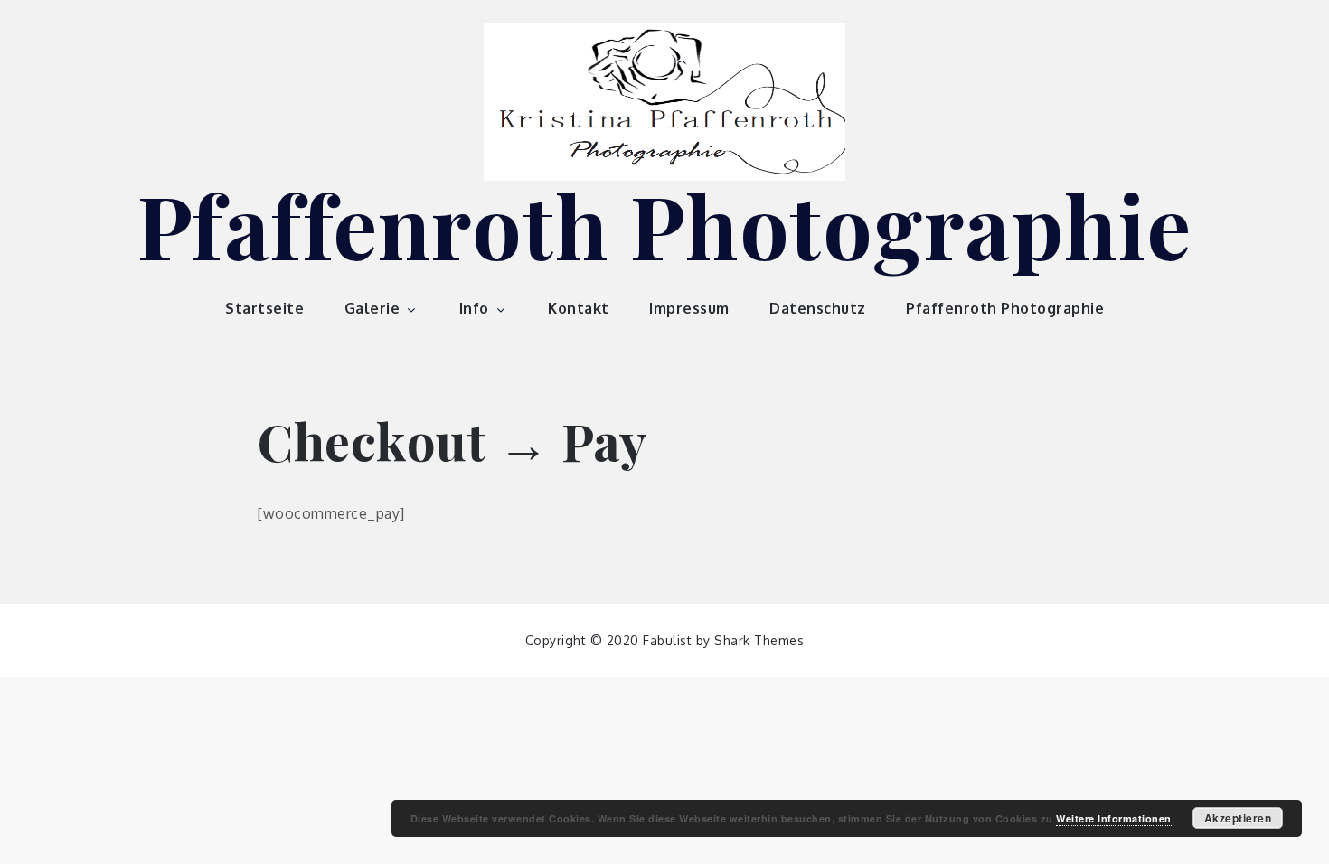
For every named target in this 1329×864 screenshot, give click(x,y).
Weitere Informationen (1114, 818)
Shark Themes (759, 640)
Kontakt (578, 308)
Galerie (372, 308)
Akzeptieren (1238, 818)
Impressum (689, 308)
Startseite (264, 308)
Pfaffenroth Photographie (664, 224)
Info (474, 308)
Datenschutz (817, 308)
